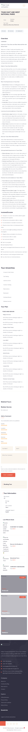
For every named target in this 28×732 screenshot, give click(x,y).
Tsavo (6, 507)
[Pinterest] (14, 724)
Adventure (6, 25)
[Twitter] (8, 724)
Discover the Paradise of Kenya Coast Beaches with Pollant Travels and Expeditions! (17, 544)
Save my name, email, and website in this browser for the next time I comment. (13, 470)
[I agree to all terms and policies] (1, 714)
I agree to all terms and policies (8, 717)
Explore (3, 694)
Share (4, 31)
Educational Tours (14, 558)
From (11, 528)
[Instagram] (17, 724)
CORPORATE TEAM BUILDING (17, 566)
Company (4, 678)
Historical (16, 25)
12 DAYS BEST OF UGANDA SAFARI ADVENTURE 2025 (16, 527)
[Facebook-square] (11, 724)
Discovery (11, 25)
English (7, 512)
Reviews (11, 31)
